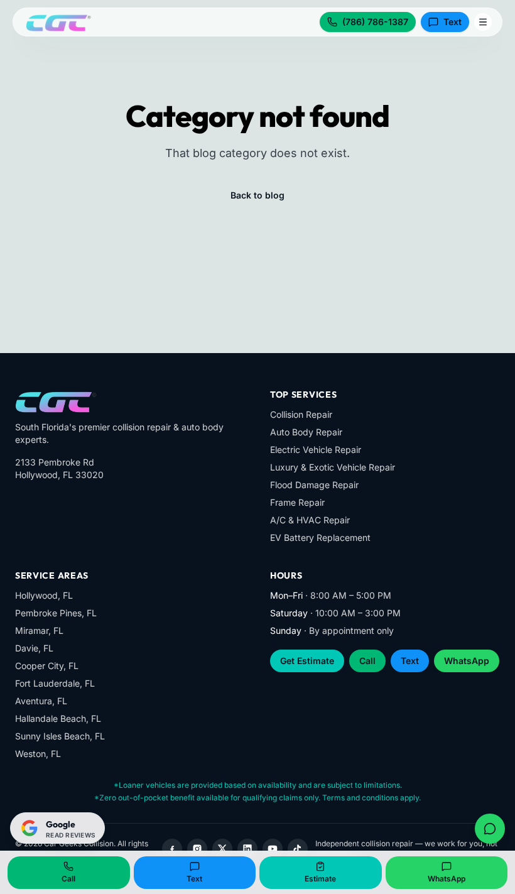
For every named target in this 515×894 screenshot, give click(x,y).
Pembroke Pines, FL (56, 613)
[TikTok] (298, 849)
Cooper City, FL (47, 665)
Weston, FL (38, 753)
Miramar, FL (39, 630)
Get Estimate (307, 660)
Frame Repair (297, 502)
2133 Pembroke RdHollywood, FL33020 (59, 468)
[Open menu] (483, 22)
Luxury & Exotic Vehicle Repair (332, 467)
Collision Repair (301, 414)
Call (367, 660)
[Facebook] (172, 849)
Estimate (320, 878)
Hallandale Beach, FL (58, 718)
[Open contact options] (490, 829)
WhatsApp (466, 660)
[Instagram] (197, 849)
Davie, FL (34, 648)
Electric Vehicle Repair (315, 449)
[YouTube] (273, 849)
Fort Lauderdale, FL (55, 683)
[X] (222, 849)
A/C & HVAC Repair (310, 520)
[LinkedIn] (247, 849)
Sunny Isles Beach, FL (60, 736)
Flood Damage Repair (314, 484)
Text (452, 21)
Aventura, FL (41, 700)
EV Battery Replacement (320, 537)
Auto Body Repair (306, 432)
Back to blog (257, 195)
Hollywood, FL (44, 595)
